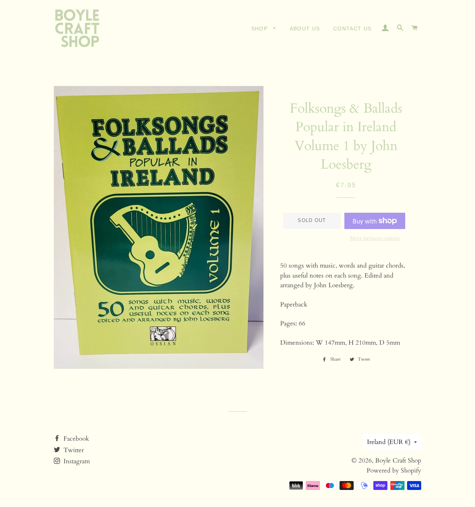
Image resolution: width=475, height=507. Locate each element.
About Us (305, 29)
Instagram (76, 461)
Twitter (73, 450)
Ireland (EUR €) (388, 442)
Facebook (75, 438)
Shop (260, 29)
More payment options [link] (375, 238)
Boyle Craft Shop (398, 460)
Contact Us (352, 29)
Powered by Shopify (394, 470)
